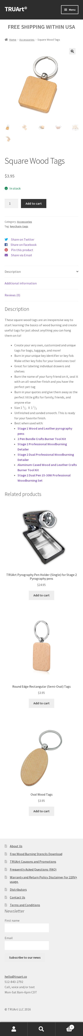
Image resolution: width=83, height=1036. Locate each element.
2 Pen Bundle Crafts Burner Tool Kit (42, 439)
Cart (64, 1026)
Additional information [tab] (21, 283)
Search (41, 1029)
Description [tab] (13, 272)
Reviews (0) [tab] (12, 295)
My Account (14, 1029)
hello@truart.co (16, 976)
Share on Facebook (23, 245)
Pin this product (22, 250)
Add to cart (34, 203)
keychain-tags (19, 226)
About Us (16, 846)
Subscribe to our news (24, 957)
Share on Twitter (22, 239)
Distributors (18, 889)
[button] (72, 51)
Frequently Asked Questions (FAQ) (33, 869)
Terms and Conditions (25, 905)
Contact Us (17, 897)
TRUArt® (16, 9)
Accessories (26, 39)
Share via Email (21, 255)
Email (9, 938)
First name (12, 920)
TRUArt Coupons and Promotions (33, 862)
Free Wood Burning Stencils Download (36, 854)
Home (12, 39)
